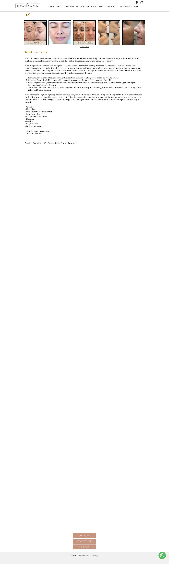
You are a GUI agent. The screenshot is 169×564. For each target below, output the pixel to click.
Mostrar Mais (84, 47)
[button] (35, 32)
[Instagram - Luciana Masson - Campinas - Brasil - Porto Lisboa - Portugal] (142, 2)
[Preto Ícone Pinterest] (137, 2)
